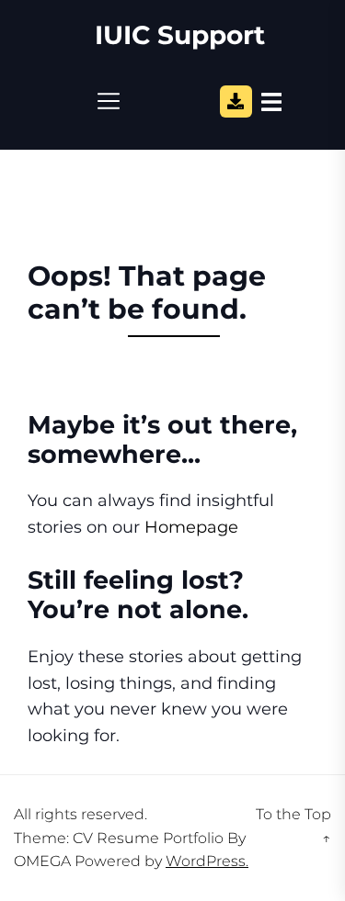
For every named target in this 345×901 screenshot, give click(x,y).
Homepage (191, 527)
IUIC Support (180, 35)
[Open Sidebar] (271, 101)
